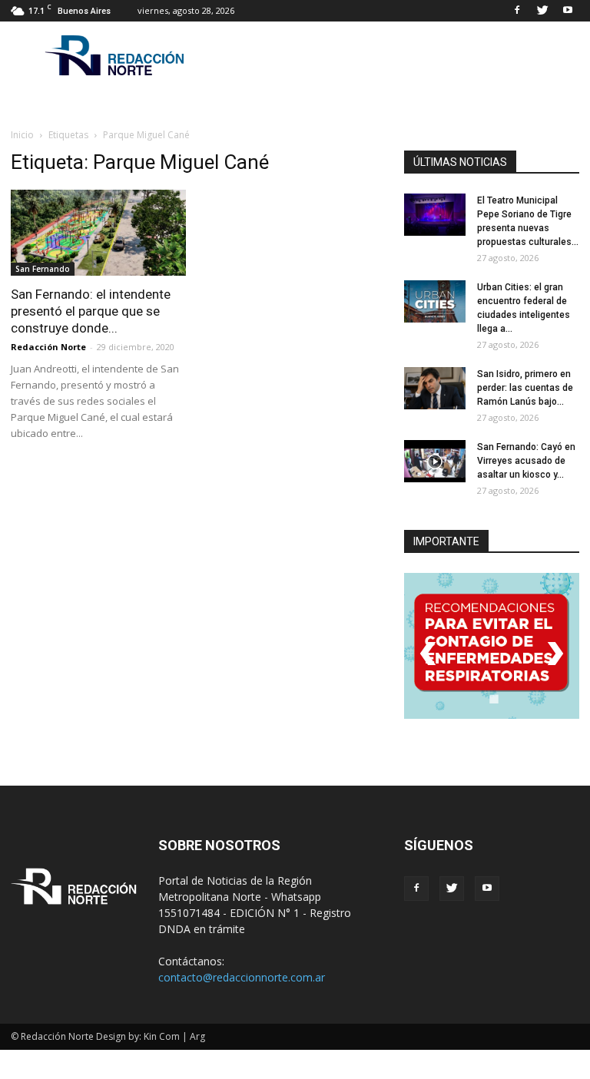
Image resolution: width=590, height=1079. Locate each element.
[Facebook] (517, 11)
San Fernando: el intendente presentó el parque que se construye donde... (91, 311)
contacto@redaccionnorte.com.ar (241, 977)
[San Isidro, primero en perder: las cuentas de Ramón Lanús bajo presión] (435, 388)
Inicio (22, 134)
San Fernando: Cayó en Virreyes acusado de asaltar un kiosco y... (526, 461)
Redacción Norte (48, 346)
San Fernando (42, 268)
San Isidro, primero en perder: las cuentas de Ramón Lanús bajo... (525, 388)
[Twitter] (542, 11)
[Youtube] (567, 11)
